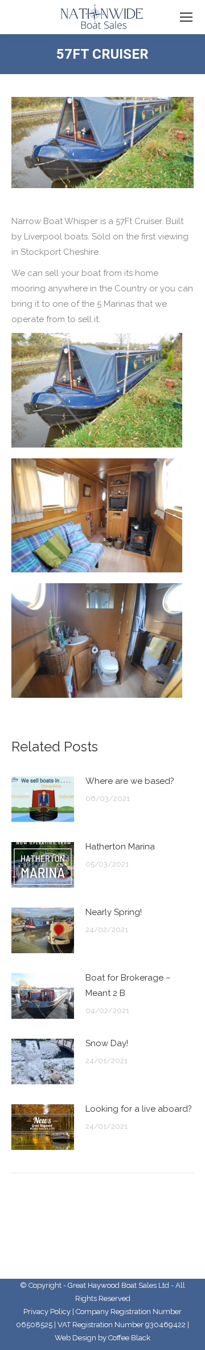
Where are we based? (129, 781)
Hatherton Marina (120, 846)
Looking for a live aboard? (138, 1109)
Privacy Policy (47, 1311)
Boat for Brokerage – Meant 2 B (128, 985)
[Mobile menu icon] (186, 17)
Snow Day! (106, 1043)
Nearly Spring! (113, 912)
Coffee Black (129, 1337)
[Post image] (42, 799)
